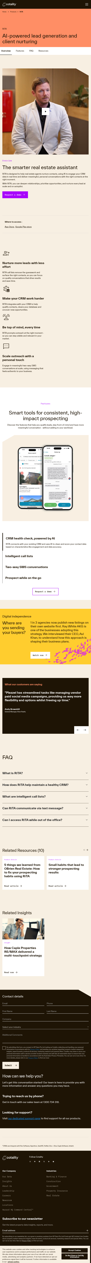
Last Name (50, 1008)
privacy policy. (13, 1262)
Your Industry (6, 1023)
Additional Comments (9, 1031)
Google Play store (23, 227)
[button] (45, 111)
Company (5, 1016)
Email (4, 1000)
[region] (45, 1254)
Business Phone (52, 1000)
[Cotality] (9, 4)
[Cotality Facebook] (35, 1161)
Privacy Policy (35, 1049)
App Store (9, 227)
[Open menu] (87, 4)
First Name (6, 1008)
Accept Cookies (74, 1250)
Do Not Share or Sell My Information (74, 1256)
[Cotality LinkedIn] (39, 1161)
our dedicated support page (24, 1118)
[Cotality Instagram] (30, 1161)
